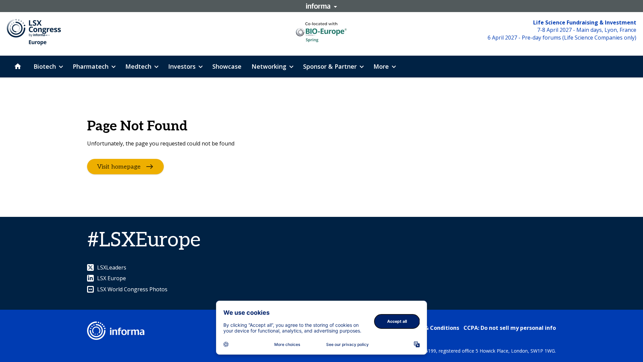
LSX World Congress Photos (132, 289)
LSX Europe (111, 278)
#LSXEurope (144, 240)
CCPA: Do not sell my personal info (509, 327)
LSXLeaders (111, 267)
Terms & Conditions (432, 327)
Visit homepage (119, 166)
